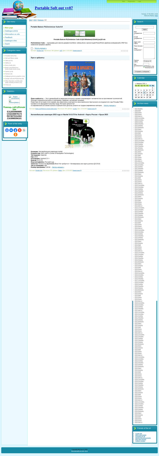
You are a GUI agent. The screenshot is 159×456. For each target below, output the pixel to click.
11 (141, 92)
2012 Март (138, 174)
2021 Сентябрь (139, 312)
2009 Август (138, 116)
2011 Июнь (138, 157)
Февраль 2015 (141, 83)
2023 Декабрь (139, 362)
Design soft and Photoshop (13, 78)
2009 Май (138, 110)
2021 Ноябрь (139, 316)
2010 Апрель (139, 131)
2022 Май (138, 327)
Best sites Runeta (140, 439)
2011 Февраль (139, 149)
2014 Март (138, 219)
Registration (131, 1)
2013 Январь (139, 192)
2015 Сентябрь (139, 252)
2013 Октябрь (139, 209)
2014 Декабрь (139, 235)
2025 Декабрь (139, 407)
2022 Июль (138, 331)
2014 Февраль (139, 217)
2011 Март (138, 151)
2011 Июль (138, 159)
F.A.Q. (7, 85)
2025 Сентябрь (139, 401)
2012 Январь (139, 170)
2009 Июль (138, 114)
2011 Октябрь (139, 164)
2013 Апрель (139, 198)
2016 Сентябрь (139, 273)
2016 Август (138, 271)
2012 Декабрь (139, 191)
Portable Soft (9, 56)
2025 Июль (138, 398)
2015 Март (138, 241)
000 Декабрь (139, 108)
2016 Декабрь (139, 278)
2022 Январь (139, 319)
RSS (156, 15)
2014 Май (138, 222)
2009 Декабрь (139, 123)
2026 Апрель (139, 415)
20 (147, 95)
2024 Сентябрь (139, 379)
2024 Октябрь (139, 381)
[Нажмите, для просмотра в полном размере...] (79, 36)
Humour (7, 74)
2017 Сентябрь (139, 280)
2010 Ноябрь (139, 144)
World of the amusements (143, 438)
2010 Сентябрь (139, 140)
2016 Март (138, 263)
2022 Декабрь (139, 340)
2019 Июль (138, 299)
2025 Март (138, 390)
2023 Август (138, 355)
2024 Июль (138, 375)
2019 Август (138, 301)
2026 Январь (139, 409)
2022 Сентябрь (139, 334)
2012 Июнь (138, 179)
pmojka (75, 108)
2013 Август (138, 205)
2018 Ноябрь (139, 284)
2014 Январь (139, 215)
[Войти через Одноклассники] (15, 134)
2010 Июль (138, 136)
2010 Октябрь (139, 142)
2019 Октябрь (139, 304)
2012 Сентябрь (139, 185)
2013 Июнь (138, 202)
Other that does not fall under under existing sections (14, 81)
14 (150, 92)
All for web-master (140, 435)
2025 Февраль (139, 388)
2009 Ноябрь (139, 121)
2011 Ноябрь (139, 166)
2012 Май (138, 177)
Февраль (40, 20)
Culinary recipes (140, 441)
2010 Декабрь (139, 146)
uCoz (86, 451)
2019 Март (138, 291)
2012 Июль (138, 181)
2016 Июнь (138, 269)
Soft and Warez (9, 58)
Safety (7, 63)
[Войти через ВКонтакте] (11, 130)
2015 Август (138, 250)
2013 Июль (138, 204)
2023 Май (138, 349)
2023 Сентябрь (139, 357)
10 (138, 92)
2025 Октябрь (139, 403)
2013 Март (138, 196)
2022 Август (138, 332)
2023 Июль (138, 353)
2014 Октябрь (139, 232)
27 (147, 97)
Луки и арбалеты (37, 58)
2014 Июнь (138, 224)
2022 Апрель (139, 325)
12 (144, 92)
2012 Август (138, 183)
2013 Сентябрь (139, 207)
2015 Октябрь (139, 254)
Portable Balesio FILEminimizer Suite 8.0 (47, 27)
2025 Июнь (138, 396)
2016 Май (138, 267)
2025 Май (138, 394)
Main (123, 1)
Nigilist (60, 170)
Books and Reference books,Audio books (11, 68)
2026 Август (138, 422)
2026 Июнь (138, 418)
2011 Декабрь (139, 168)
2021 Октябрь (139, 314)
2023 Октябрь (139, 359)
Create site (138, 433)
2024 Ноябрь (139, 383)
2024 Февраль (139, 366)
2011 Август (138, 161)
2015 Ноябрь (139, 256)
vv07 (61, 50)
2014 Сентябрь (139, 230)
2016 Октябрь (139, 275)
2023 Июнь (138, 351)
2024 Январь (139, 364)
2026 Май (138, 416)
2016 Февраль (139, 261)
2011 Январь (139, 148)
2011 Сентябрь (139, 163)
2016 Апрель (139, 265)
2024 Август (138, 377)
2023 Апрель (139, 347)
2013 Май (138, 200)
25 (141, 97)
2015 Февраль (139, 239)
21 (150, 95)
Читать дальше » (41, 48)
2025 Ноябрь (139, 405)
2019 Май (138, 295)
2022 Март (138, 323)
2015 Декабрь (139, 258)
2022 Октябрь (139, 336)
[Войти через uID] (7, 130)
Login (139, 1)
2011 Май (138, 155)
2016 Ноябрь (139, 276)
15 (153, 92)
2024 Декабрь (139, 385)
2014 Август (138, 228)
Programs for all (140, 436)
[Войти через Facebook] (15, 130)
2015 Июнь (138, 247)
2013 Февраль (139, 194)
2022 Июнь (138, 329)
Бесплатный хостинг (77, 451)
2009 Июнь (138, 112)
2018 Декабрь (139, 286)
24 (138, 97)
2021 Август (138, 310)
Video (6, 60)
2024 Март (138, 368)
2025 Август (138, 400)
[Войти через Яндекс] (19, 130)
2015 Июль (138, 248)
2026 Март (138, 413)
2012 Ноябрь (139, 189)
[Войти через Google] (24, 130)
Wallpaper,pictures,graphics (13, 76)
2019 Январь (139, 288)
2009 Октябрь (139, 120)
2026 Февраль (139, 411)
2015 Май (138, 245)
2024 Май (138, 372)
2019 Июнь (138, 297)
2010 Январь (139, 125)
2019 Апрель (139, 293)
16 (136, 95)
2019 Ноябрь (139, 306)
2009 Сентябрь (139, 118)
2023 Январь (139, 342)
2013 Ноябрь (139, 211)
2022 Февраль (139, 321)
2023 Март (138, 345)
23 (136, 97)
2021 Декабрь (139, 317)
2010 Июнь (138, 135)
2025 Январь (139, 387)
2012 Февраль (139, 172)
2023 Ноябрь (139, 360)
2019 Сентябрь (139, 303)
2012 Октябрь (139, 187)
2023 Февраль (139, 344)
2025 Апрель (139, 392)
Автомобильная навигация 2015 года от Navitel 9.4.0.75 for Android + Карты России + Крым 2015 (69, 114)
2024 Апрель (139, 370)
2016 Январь (139, 260)
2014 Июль (138, 226)
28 (150, 97)
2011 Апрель (139, 153)
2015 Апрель (139, 243)
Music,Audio (8, 65)
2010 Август (138, 138)
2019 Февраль (139, 289)
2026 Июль (138, 420)
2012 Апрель (139, 176)
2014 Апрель (139, 220)
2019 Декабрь (139, 308)
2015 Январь (139, 237)
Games (7, 71)
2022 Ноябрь (139, 338)
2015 (35, 20)
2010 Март (138, 129)
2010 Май (138, 133)
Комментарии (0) (77, 50)
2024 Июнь (138, 373)
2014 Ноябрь (139, 233)
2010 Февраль (139, 127)
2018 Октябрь (139, 282)
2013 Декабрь (139, 213)
